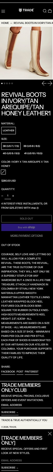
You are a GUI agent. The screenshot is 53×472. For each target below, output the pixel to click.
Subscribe (8, 412)
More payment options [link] (26, 235)
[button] (45, 11)
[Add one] (13, 196)
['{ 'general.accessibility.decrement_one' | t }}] (2, 196)
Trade (12, 427)
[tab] (2, 83)
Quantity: (8, 189)
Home (5, 23)
